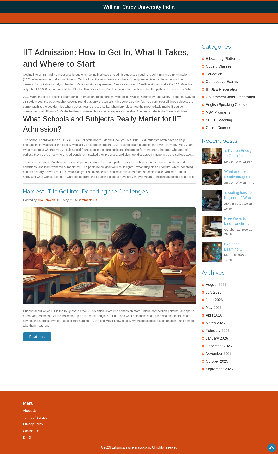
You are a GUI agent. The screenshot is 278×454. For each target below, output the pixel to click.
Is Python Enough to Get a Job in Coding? (238, 153)
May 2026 (214, 308)
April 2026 (214, 315)
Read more (37, 337)
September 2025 (219, 369)
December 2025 (219, 346)
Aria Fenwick (46, 200)
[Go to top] (271, 447)
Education (214, 74)
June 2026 (214, 300)
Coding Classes (218, 66)
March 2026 (215, 323)
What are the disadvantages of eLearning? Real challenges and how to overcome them (238, 174)
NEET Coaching (219, 120)
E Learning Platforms (223, 59)
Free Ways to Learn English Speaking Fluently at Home (238, 221)
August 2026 (216, 285)
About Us (30, 410)
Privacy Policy (33, 424)
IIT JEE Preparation (222, 89)
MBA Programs (218, 112)
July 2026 (213, 292)
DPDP (27, 437)
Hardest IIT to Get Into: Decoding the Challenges (85, 191)
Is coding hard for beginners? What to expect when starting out (238, 196)
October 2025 (217, 361)
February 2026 (218, 331)
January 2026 (217, 338)
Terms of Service (35, 417)
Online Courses (218, 128)
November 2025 (219, 354)
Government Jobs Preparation (230, 97)
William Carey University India (139, 7)
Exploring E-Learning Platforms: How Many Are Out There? (236, 247)
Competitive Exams (222, 82)
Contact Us (31, 431)
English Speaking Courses (227, 105)
